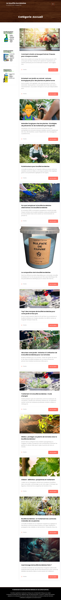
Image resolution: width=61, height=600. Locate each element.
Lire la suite (53, 70)
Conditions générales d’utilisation (18, 593)
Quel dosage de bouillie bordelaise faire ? (36, 565)
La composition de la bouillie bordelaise (35, 272)
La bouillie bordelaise (16, 3)
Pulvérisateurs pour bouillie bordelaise (35, 166)
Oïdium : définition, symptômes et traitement (38, 480)
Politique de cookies (46, 593)
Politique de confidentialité (34, 593)
